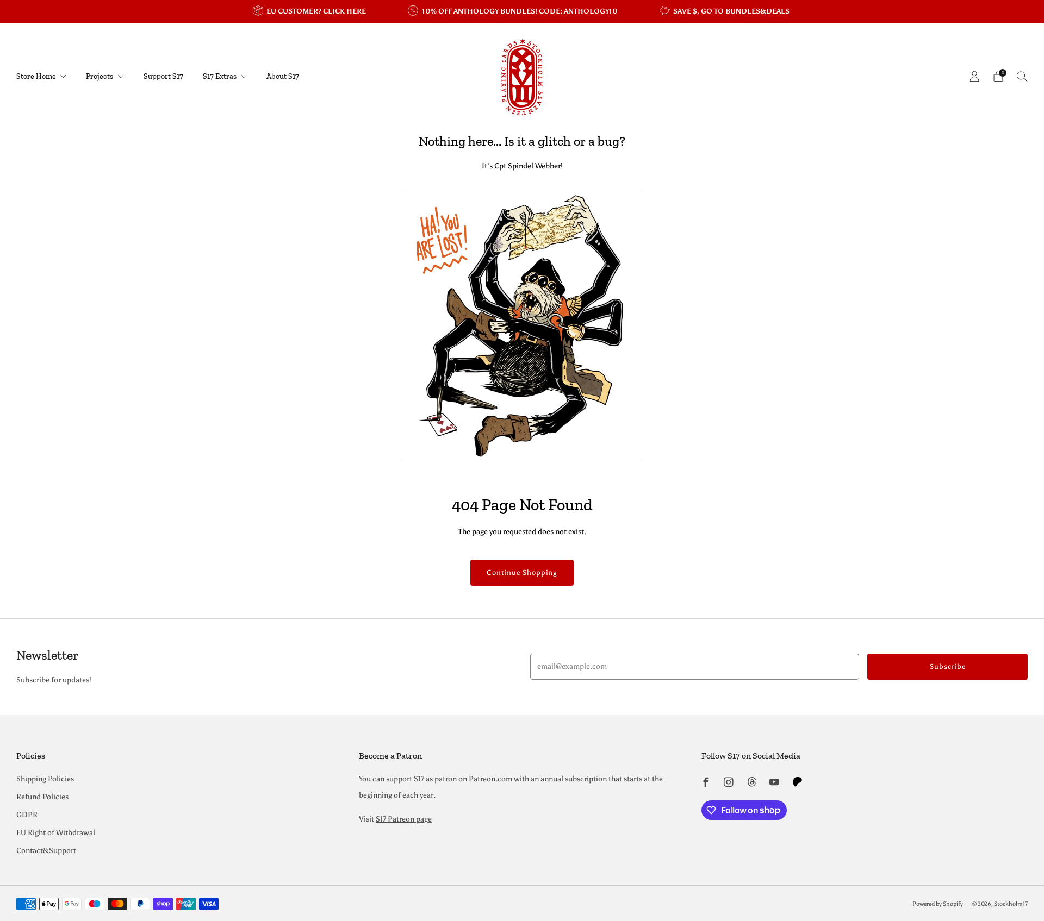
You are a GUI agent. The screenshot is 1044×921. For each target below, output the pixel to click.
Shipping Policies (45, 779)
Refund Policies (42, 796)
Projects (99, 76)
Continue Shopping (522, 572)
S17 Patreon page (404, 819)
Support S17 (163, 76)
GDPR (27, 814)
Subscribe (948, 666)
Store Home (36, 76)
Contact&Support (46, 850)
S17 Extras (220, 76)
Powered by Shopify (937, 903)
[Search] (1022, 76)
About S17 (282, 76)
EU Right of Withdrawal (55, 832)
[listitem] (310, 11)
